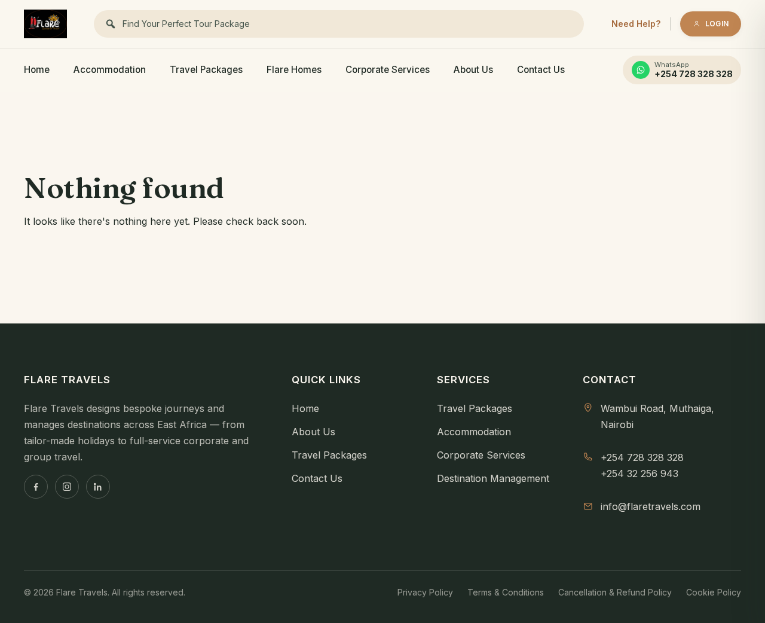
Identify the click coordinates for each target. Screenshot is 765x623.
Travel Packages (206, 69)
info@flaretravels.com (650, 506)
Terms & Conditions (505, 592)
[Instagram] (67, 487)
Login (717, 23)
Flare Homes (294, 69)
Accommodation (110, 69)
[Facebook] (36, 487)
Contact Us (541, 69)
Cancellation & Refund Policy (615, 592)
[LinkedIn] (98, 487)
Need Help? (635, 24)
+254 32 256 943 (639, 474)
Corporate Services (387, 69)
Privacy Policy (425, 592)
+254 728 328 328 (642, 457)
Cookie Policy (713, 592)
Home (37, 69)
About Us (473, 69)
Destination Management (493, 478)
